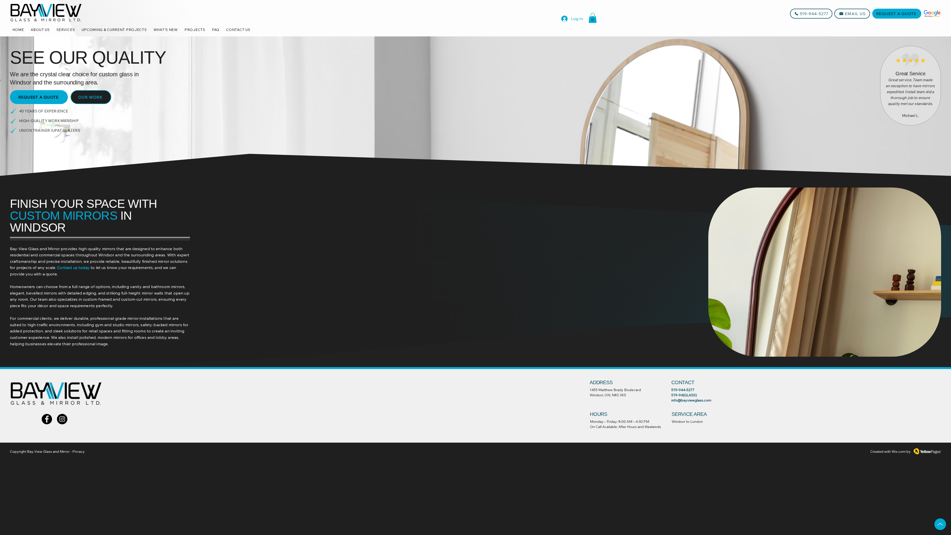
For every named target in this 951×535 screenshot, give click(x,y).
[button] (592, 18)
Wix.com (899, 451)
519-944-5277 (682, 390)
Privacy (78, 451)
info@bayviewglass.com (691, 400)
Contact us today (73, 267)
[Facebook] (47, 419)
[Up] (940, 524)
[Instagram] (62, 419)
